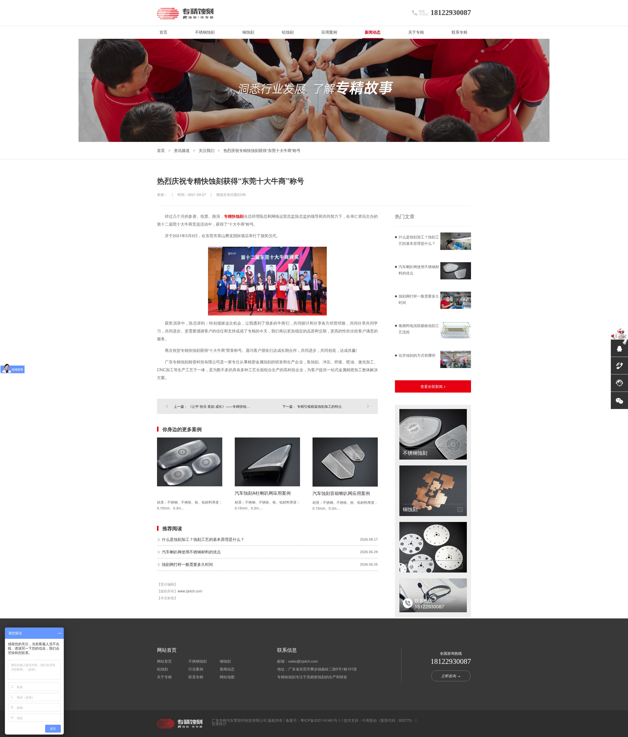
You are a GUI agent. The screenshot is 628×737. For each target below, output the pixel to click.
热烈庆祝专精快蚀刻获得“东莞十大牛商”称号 (262, 150)
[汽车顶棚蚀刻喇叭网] (189, 461)
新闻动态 (372, 32)
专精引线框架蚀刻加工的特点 (319, 406)
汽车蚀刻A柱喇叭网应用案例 (263, 493)
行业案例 (195, 668)
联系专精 (459, 32)
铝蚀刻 (288, 32)
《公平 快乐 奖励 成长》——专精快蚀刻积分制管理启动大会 (220, 406)
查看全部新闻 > (433, 386)
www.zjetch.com (190, 590)
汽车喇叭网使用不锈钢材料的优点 (191, 552)
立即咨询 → (450, 675)
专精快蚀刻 (234, 216)
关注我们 (207, 150)
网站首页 (167, 649)
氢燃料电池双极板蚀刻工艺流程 (419, 328)
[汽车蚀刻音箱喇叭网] (345, 462)
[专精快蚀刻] (179, 723)
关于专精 (416, 32)
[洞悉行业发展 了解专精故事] (314, 140)
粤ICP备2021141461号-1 (320, 720)
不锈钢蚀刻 (205, 32)
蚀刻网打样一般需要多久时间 (187, 564)
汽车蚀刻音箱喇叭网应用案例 (341, 493)
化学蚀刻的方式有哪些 (417, 355)
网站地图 (227, 676)
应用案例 (329, 32)
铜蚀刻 (248, 32)
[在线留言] (619, 383)
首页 (163, 32)
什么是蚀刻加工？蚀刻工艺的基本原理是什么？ (203, 539)
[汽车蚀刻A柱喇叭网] (267, 461)
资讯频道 (182, 150)
